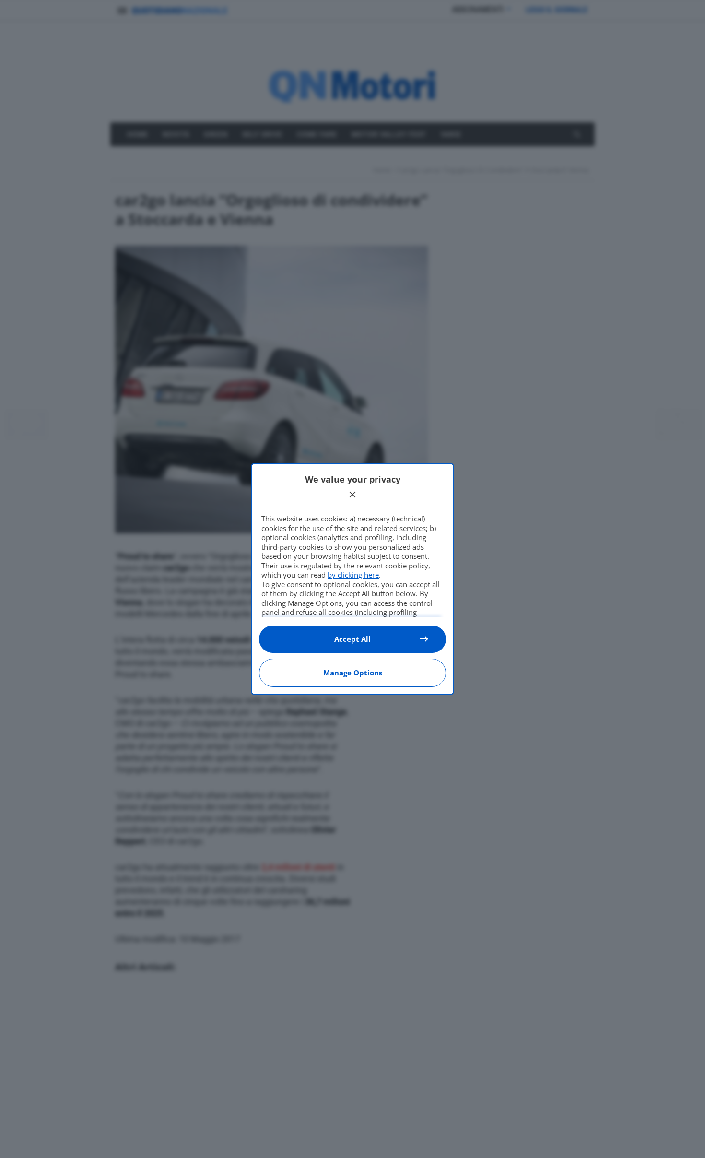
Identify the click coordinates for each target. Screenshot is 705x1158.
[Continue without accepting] (352, 494)
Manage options (352, 672)
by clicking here (353, 574)
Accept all (352, 639)
